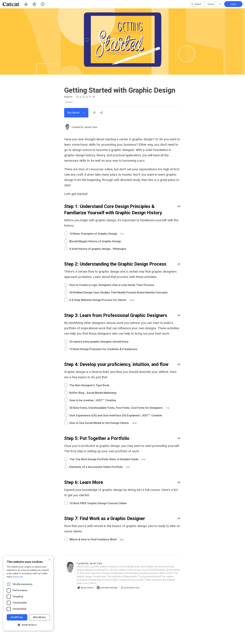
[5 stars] (90, 96)
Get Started (73, 112)
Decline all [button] (39, 617)
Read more (18, 577)
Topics (211, 4)
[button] (34, 4)
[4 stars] (86, 96)
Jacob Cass (90, 127)
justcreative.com (132, 588)
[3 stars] (83, 96)
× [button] (49, 559)
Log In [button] (233, 4)
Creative (68, 102)
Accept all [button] (17, 617)
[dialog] (28, 593)
